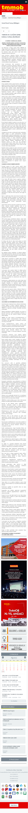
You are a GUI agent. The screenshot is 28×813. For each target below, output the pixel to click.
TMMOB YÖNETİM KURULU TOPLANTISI (11, 689)
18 (6, 668)
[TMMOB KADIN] (14, 639)
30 (24, 669)
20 (14, 668)
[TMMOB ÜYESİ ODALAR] (14, 631)
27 (13, 669)
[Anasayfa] (12, 8)
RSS (8, 10)
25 (6, 669)
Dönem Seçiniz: (5, 28)
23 (24, 668)
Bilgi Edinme (14, 805)
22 (21, 668)
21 (17, 668)
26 (10, 669)
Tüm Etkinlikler (14, 701)
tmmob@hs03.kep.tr (14, 780)
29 (21, 669)
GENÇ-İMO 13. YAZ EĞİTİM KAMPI (10, 675)
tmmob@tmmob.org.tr (14, 778)
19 (10, 668)
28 (17, 669)
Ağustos (14, 658)
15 (21, 666)
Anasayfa (4, 17)
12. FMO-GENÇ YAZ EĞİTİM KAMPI (10, 685)
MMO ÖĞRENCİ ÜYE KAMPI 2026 (10, 680)
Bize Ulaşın (12, 10)
